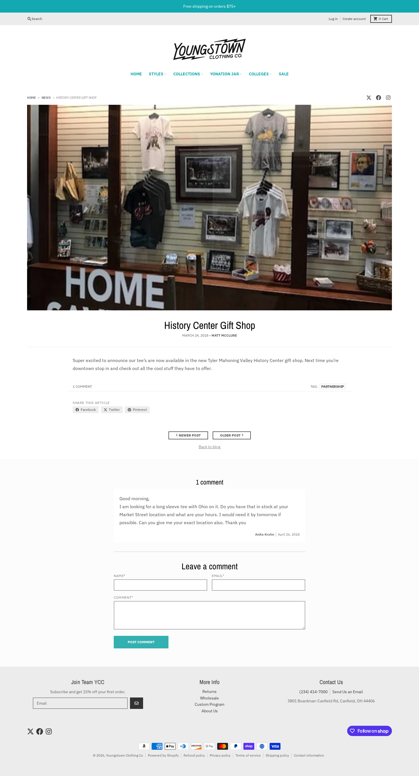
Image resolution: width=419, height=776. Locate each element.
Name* (119, 576)
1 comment (82, 386)
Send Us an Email (347, 691)
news (46, 98)
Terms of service (248, 755)
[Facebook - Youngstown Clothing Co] (378, 97)
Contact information (309, 755)
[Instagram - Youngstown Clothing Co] (388, 97)
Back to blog (209, 446)
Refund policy (194, 755)
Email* (218, 576)
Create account (354, 19)
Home (31, 98)
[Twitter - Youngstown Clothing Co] (369, 97)
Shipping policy (277, 755)
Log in (333, 19)
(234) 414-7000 (313, 691)
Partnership (332, 386)
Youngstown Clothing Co (124, 755)
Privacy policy (220, 755)
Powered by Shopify (163, 755)
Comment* (123, 597)
